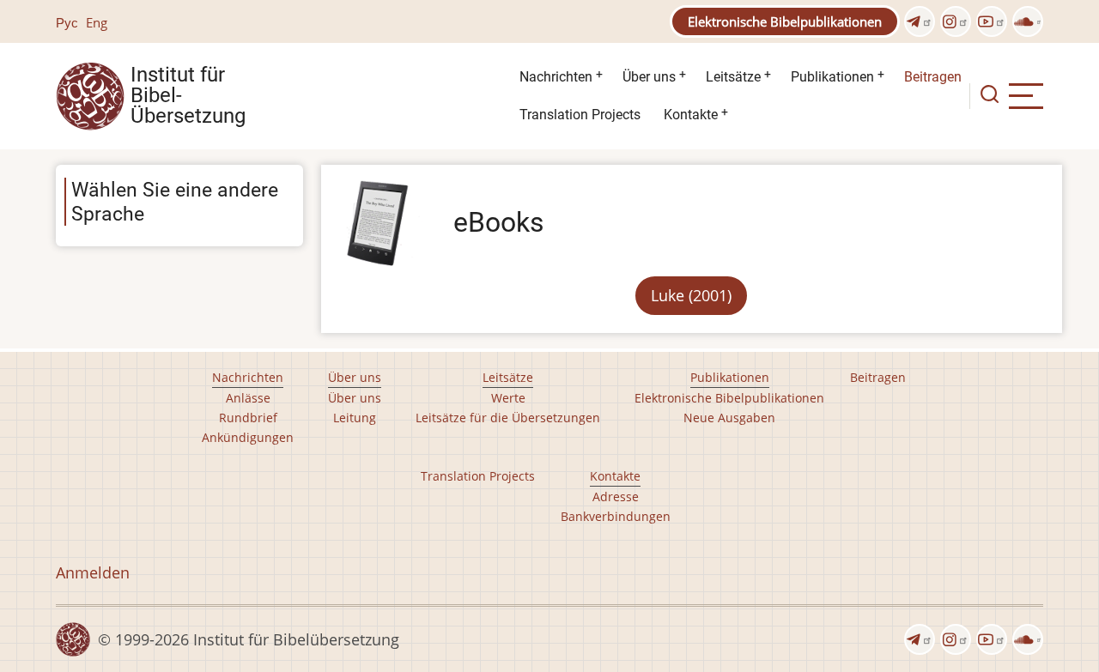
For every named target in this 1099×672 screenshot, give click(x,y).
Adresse (615, 496)
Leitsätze (733, 77)
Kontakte (691, 114)
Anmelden (93, 572)
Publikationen (832, 77)
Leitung (354, 417)
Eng (96, 22)
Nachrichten (555, 77)
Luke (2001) (691, 295)
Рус (67, 22)
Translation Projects (580, 114)
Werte (508, 398)
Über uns (649, 77)
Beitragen (933, 77)
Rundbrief (248, 417)
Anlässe (248, 398)
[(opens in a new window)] (919, 21)
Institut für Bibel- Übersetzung (188, 96)
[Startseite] (90, 94)
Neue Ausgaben (729, 417)
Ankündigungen (248, 437)
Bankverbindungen (616, 516)
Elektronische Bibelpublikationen (785, 21)
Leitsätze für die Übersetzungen (508, 417)
